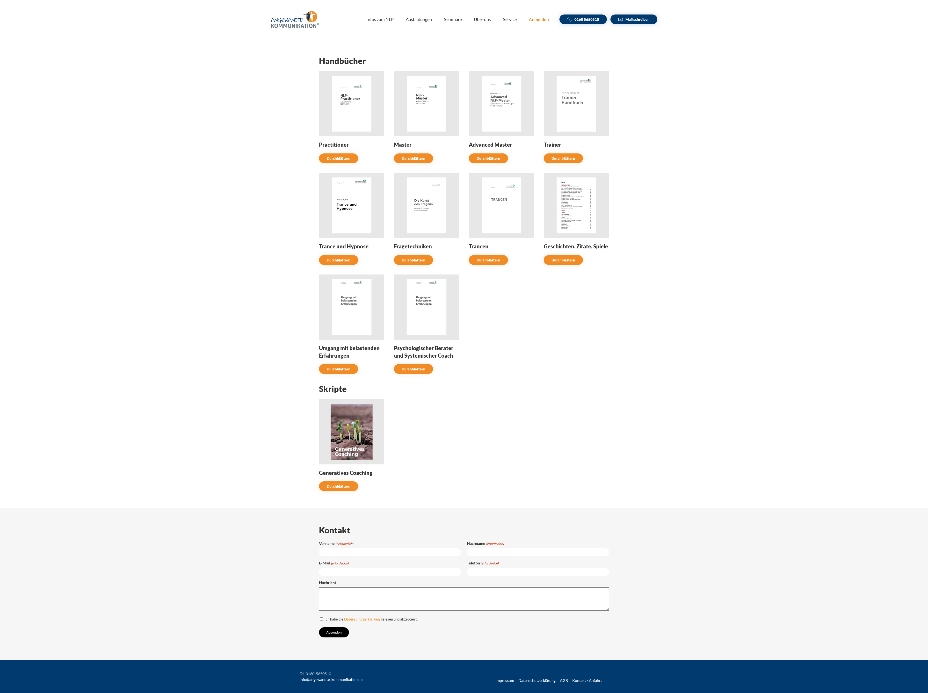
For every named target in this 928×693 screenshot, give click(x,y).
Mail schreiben (637, 19)
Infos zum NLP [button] (380, 19)
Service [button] (510, 19)
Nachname (485, 543)
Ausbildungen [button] (419, 19)
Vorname (336, 543)
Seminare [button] (453, 19)
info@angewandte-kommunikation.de (331, 679)
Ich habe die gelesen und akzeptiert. (371, 619)
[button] (538, 19)
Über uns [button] (482, 19)
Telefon (483, 563)
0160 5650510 (586, 19)
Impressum (505, 680)
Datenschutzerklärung (362, 619)
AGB (564, 680)
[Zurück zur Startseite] (295, 19)
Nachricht (327, 582)
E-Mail (334, 563)
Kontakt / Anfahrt (587, 680)
